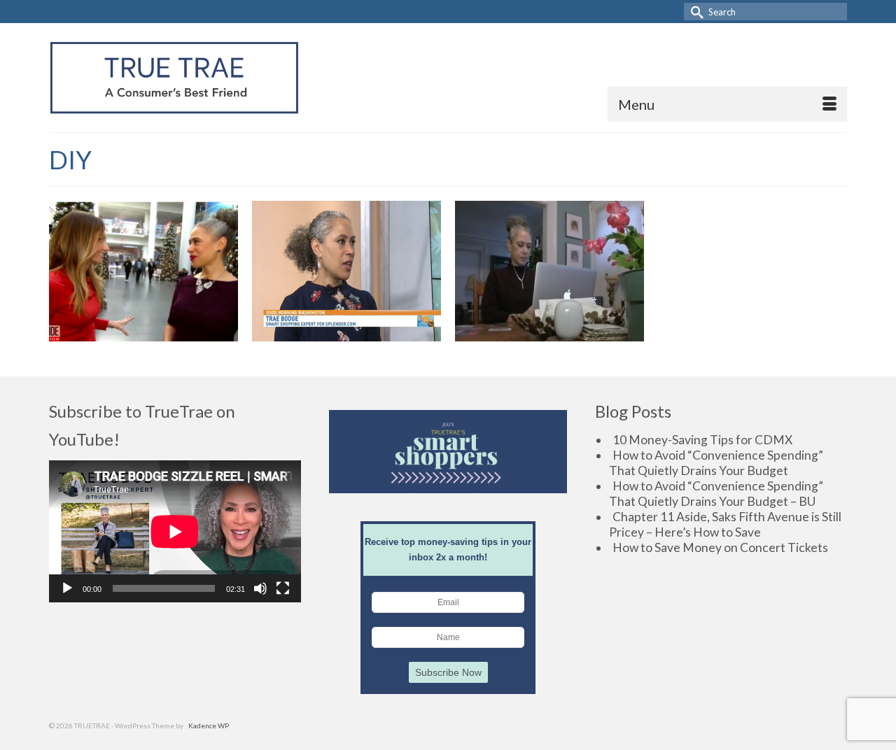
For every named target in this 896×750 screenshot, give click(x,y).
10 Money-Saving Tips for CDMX (702, 439)
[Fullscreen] (283, 588)
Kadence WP (208, 725)
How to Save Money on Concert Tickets (720, 547)
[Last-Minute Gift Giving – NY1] (549, 271)
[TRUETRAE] (174, 78)
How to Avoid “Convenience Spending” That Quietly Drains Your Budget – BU (716, 494)
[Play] (67, 588)
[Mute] (260, 588)
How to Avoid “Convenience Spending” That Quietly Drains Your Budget (716, 463)
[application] (175, 531)
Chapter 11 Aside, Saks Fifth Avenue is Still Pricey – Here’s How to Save (725, 524)
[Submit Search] (694, 11)
